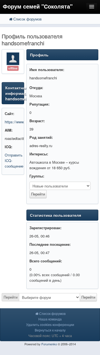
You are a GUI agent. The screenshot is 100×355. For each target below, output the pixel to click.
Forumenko (49, 344)
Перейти (11, 297)
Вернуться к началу (50, 330)
